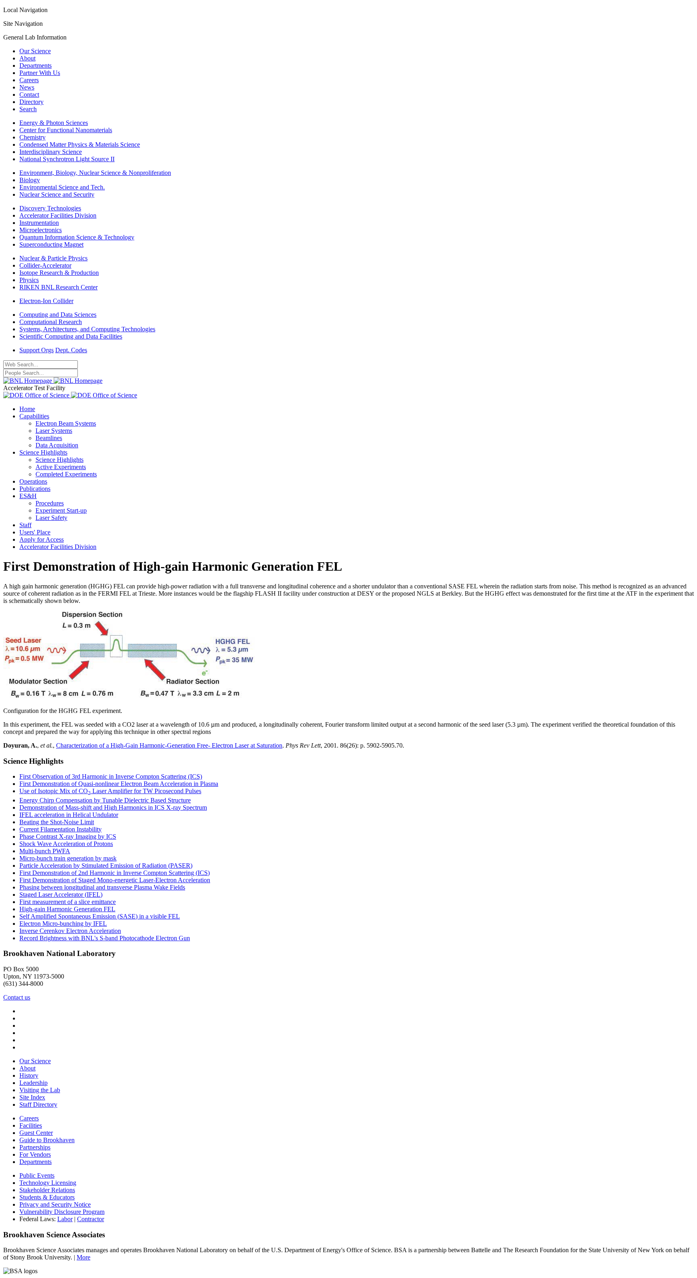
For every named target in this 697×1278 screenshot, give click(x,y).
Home (27, 408)
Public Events (36, 1175)
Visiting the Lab (39, 1090)
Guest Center (36, 1132)
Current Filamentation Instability (60, 829)
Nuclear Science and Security (56, 194)
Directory (31, 101)
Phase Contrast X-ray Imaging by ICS (67, 836)
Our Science (35, 51)
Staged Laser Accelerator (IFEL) (60, 894)
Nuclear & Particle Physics (53, 258)
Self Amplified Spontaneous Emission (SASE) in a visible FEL (99, 916)
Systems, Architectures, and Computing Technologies (87, 329)
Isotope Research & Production (59, 272)
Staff (25, 525)
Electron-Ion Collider (46, 300)
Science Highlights (43, 452)
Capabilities (34, 416)
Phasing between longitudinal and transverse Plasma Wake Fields (102, 887)
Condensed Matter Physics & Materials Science (79, 144)
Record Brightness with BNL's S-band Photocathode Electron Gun (104, 938)
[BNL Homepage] (52, 380)
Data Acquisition (56, 445)
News (26, 87)
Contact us (16, 997)
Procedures (49, 503)
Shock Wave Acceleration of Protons (66, 843)
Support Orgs (36, 350)
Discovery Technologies (50, 208)
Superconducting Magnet (51, 244)
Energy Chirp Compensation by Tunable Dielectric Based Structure (105, 800)
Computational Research (50, 321)
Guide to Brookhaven (47, 1140)
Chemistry (32, 137)
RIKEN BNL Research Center (58, 287)
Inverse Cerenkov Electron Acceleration (70, 930)
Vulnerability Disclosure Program (61, 1211)
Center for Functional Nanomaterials (65, 130)
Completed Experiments (66, 474)
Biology (29, 180)
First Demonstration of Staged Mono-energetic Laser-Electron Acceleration (114, 880)
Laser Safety (51, 517)
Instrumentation (39, 222)
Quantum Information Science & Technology (76, 237)
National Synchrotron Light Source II (67, 159)
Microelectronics (40, 230)
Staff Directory (38, 1104)
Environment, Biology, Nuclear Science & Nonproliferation (95, 172)
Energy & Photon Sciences (53, 122)
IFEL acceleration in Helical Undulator (68, 814)
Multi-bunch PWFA (44, 851)
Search (28, 109)
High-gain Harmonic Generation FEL (67, 909)
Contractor (90, 1219)
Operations (33, 481)
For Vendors (35, 1154)
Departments (35, 65)
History (28, 1075)
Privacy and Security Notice (55, 1204)
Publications (34, 488)
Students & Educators (47, 1197)
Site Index (32, 1097)
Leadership (33, 1082)
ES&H (28, 495)
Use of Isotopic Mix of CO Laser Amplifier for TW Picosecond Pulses (110, 791)
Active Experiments (60, 466)
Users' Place (34, 532)
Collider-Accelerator (45, 265)
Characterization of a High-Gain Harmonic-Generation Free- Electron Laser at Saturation (169, 745)
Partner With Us (39, 72)
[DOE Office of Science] (70, 395)
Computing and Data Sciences (57, 314)
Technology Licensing (47, 1182)
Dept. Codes (71, 350)
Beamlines (48, 437)
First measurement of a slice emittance (67, 901)
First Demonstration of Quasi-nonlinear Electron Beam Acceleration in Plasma (118, 783)
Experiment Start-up (61, 510)
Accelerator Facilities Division (57, 215)
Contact (29, 94)
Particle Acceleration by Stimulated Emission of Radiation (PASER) (105, 865)
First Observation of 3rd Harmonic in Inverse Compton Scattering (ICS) (110, 776)
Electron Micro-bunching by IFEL (63, 923)
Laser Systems (53, 430)
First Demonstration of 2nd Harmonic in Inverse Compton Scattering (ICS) (114, 872)
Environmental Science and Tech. (62, 187)
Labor (65, 1219)
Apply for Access (41, 539)
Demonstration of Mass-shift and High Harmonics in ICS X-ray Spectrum (113, 807)
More (83, 1257)
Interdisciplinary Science (50, 151)
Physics (29, 279)
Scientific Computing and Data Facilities (70, 336)
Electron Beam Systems (65, 423)
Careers (29, 80)
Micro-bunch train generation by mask (68, 858)
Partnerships (34, 1147)
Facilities (30, 1125)
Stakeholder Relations (47, 1190)
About (27, 58)
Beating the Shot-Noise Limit (56, 822)
